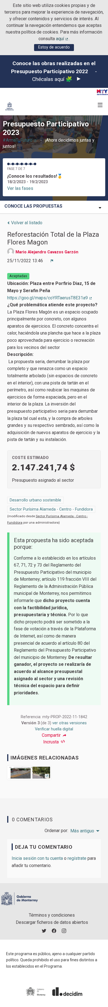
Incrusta (51, 742)
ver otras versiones (69, 723)
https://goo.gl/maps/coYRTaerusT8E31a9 (49, 297)
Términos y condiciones (52, 915)
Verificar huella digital (54, 729)
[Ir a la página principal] (9, 106)
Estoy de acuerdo (54, 47)
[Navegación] (100, 105)
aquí (62, 38)
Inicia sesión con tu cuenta (37, 858)
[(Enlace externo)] (29, 774)
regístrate (77, 858)
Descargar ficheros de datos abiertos (52, 922)
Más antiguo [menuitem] (82, 831)
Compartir (52, 735)
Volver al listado (26, 222)
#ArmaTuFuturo (20, 140)
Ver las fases (20, 188)
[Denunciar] (52, 261)
